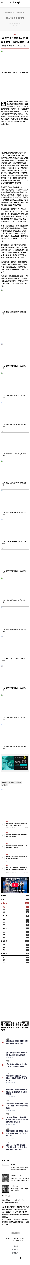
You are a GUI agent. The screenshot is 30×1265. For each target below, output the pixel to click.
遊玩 (4, 960)
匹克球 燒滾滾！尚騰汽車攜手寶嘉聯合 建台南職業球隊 (19, 1169)
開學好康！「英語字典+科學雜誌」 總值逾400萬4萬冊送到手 (16, 1092)
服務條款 (15, 1246)
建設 (4, 925)
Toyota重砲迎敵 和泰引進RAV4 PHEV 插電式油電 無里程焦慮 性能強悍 (17, 1119)
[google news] (15, 803)
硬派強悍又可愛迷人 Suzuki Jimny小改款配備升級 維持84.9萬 (17, 1078)
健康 (4, 920)
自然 (4, 937)
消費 (4, 963)
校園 (4, 950)
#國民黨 (4, 782)
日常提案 (4, 916)
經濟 (4, 910)
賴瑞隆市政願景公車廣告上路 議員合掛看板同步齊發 (17, 1042)
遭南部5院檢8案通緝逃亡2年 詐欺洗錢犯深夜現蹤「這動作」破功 (17, 1133)
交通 (4, 935)
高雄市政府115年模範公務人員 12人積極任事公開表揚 (16, 1053)
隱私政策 (15, 1249)
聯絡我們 (15, 1253)
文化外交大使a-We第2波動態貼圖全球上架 (19, 1190)
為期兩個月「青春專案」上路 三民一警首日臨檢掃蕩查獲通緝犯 (17, 1105)
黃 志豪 (13, 1165)
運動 (4, 947)
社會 (7, 821)
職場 (4, 922)
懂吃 (4, 958)
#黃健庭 (4, 785)
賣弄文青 (4, 941)
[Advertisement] (15, 87)
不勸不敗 (4, 953)
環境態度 (4, 928)
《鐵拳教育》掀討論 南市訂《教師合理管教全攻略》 (16, 1065)
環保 (4, 932)
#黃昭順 (18, 782)
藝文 (4, 945)
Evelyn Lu (14, 1186)
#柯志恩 (11, 782)
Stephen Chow (23, 46)
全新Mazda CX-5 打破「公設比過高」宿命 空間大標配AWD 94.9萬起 (16, 1147)
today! (3, 896)
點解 (2, 899)
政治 (15, 34)
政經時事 (4, 903)
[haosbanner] (15, 763)
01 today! (19, 1241)
